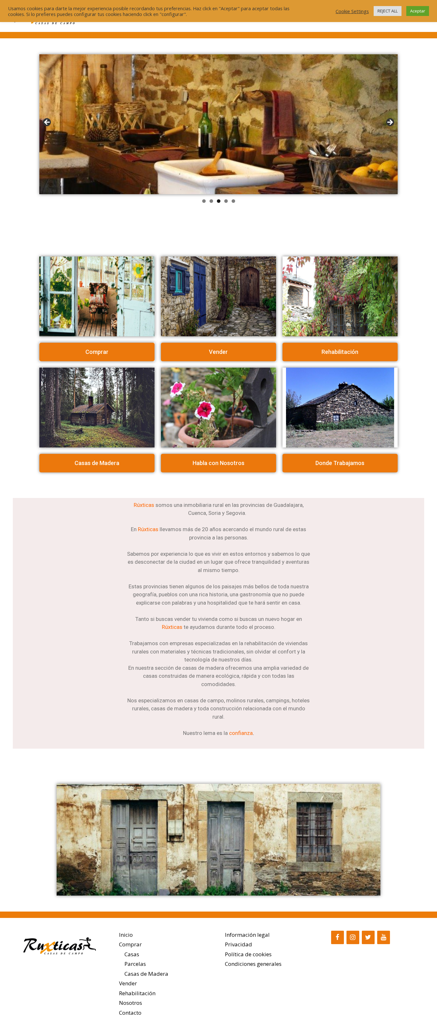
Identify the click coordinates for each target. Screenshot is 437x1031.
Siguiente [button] (389, 122)
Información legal (247, 934)
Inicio (126, 934)
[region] (218, 124)
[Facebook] (337, 937)
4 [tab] (226, 201)
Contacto (130, 1012)
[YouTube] (383, 937)
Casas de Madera (146, 973)
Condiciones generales (253, 963)
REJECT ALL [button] (387, 11)
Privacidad (238, 944)
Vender (128, 983)
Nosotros (130, 1002)
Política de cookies (248, 954)
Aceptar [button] (417, 11)
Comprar (130, 944)
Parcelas (135, 963)
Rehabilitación (137, 993)
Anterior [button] (47, 122)
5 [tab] (233, 201)
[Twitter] (368, 937)
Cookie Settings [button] (352, 11)
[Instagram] (352, 937)
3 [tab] (218, 201)
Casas (131, 954)
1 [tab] (204, 201)
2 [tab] (211, 201)
